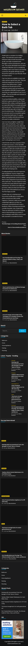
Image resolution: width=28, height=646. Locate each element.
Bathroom (4, 21)
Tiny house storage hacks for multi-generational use (16, 397)
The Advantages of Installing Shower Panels (14, 222)
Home (3, 343)
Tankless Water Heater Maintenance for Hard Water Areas (17, 376)
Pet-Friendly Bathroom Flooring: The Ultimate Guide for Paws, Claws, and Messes (13, 259)
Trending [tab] (15, 356)
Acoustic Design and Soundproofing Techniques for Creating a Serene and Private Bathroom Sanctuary (13, 316)
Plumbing (4, 350)
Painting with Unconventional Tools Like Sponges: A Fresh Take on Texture (11, 593)
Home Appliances (6, 345)
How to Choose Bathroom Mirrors (17, 226)
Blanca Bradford (13, 262)
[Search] (26, 15)
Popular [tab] (8, 356)
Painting (4, 348)
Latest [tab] (3, 356)
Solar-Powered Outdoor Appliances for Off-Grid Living (17, 387)
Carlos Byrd (14, 30)
